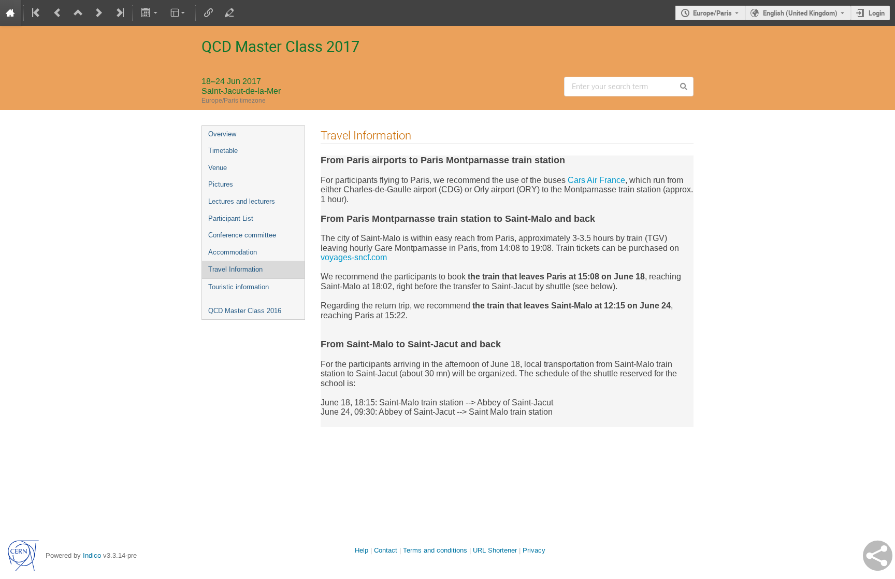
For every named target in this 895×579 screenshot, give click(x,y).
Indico (92, 555)
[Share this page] (877, 555)
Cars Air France (596, 180)
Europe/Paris (712, 13)
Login (877, 13)
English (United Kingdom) (800, 13)
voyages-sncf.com (354, 257)
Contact (385, 550)
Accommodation (232, 252)
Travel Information (235, 269)
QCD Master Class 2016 (244, 311)
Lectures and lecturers (241, 201)
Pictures (220, 184)
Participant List (230, 218)
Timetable (223, 150)
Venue (217, 168)
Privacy (534, 550)
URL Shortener (495, 550)
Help (361, 550)
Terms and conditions (435, 550)
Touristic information (238, 287)
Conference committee (242, 235)
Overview (222, 134)
